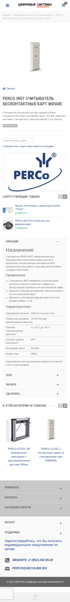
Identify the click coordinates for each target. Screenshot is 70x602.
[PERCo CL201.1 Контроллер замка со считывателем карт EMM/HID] (51, 430)
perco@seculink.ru (29, 568)
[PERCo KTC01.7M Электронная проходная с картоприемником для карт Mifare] (19, 430)
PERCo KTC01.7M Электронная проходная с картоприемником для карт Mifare (19, 456)
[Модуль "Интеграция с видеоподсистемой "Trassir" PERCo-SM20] (8, 210)
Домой (6, 15)
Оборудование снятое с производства (33, 15)
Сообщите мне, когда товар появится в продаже (28, 146)
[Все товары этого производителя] (35, 172)
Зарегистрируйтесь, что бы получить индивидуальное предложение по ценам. (33, 545)
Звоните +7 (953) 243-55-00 (32, 560)
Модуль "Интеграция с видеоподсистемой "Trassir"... (37, 207)
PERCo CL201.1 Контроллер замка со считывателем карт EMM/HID (51, 454)
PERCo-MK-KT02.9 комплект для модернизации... (32, 222)
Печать (11, 88)
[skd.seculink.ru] (35, 5)
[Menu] (7, 5)
